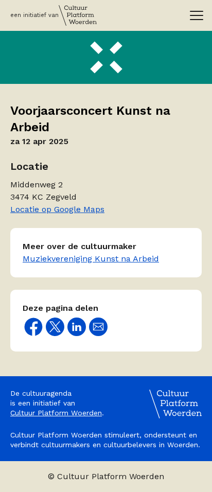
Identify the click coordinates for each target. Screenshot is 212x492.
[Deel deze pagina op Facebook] (33, 326)
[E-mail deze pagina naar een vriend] (98, 326)
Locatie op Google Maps (57, 209)
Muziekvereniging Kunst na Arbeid (91, 258)
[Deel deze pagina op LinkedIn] (76, 326)
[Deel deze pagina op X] (55, 326)
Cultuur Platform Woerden (56, 413)
